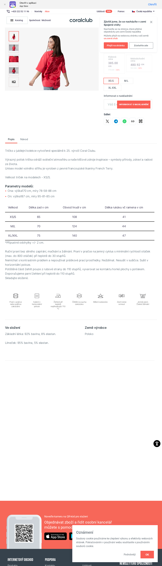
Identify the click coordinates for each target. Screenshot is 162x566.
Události (101, 11)
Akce (47, 11)
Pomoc (121, 11)
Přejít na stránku (116, 45)
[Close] (5, 4)
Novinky (38, 11)
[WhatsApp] (124, 121)
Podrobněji (130, 554)
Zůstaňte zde (141, 45)
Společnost (34, 20)
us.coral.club (111, 38)
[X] (107, 121)
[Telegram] (116, 121)
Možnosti (46, 20)
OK (147, 554)
